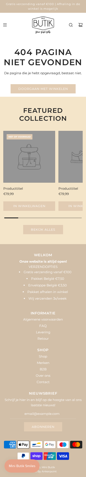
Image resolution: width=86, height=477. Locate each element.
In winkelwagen (29, 206)
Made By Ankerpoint (43, 471)
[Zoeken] (71, 25)
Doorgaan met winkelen (43, 89)
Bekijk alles (43, 230)
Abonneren (43, 427)
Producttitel (13, 188)
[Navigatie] (5, 25)
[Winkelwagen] (80, 25)
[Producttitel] (29, 157)
